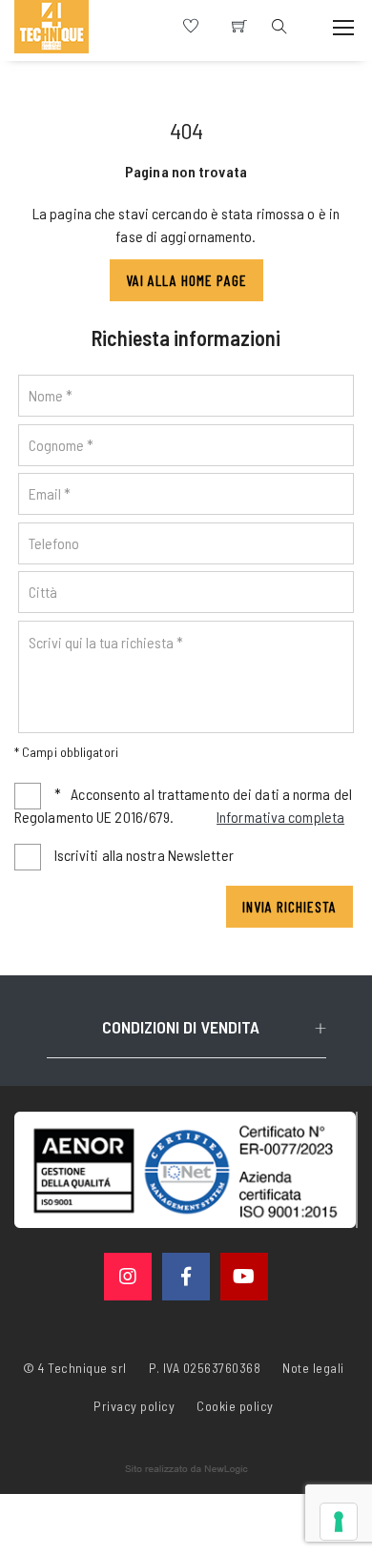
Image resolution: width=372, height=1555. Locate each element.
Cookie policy (235, 1404)
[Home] (51, 26)
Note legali (313, 1368)
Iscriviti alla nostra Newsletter (144, 855)
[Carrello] (239, 26)
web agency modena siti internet (186, 1469)
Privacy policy (134, 1404)
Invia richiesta (289, 906)
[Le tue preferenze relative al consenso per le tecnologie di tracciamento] (338, 1522)
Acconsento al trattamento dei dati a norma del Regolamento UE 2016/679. (183, 805)
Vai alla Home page (186, 280)
